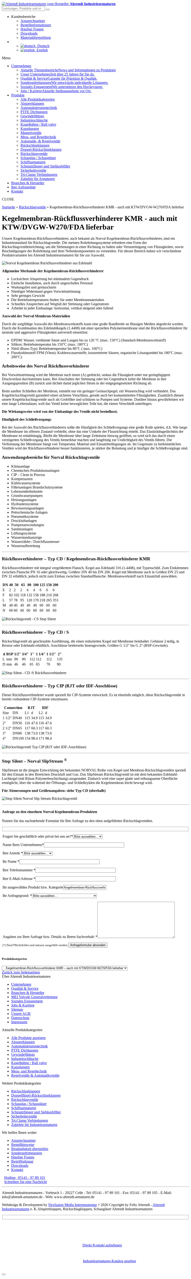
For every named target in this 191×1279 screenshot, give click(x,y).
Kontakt (17, 1170)
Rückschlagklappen (25, 1091)
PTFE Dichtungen (24, 1050)
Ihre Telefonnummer (19, 870)
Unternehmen (21, 984)
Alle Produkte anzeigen (28, 1038)
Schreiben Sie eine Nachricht (25, 1182)
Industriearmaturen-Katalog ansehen (109, 1261)
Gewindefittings (23, 1054)
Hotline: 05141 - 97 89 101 (24, 1178)
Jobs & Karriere (22, 1005)
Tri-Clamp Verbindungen (29, 1120)
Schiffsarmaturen (23, 1108)
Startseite (8, 207)
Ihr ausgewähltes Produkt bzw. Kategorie (33, 887)
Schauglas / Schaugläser (29, 1104)
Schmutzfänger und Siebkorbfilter (36, 1112)
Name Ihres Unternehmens (23, 845)
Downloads (29, 33)
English (41, 50)
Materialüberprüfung (35, 37)
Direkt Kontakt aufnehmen (102, 1245)
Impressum (19, 1022)
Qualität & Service (24, 988)
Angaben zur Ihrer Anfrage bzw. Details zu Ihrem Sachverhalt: (50, 937)
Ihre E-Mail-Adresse (19, 879)
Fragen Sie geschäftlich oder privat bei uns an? (38, 836)
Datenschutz (20, 1018)
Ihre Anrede (13, 853)
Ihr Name (11, 861)
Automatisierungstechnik (29, 1046)
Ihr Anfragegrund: (17, 896)
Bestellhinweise (22, 1145)
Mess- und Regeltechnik (29, 1071)
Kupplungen (20, 1067)
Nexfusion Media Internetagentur (72, 1205)
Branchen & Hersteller (27, 993)
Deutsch (42, 46)
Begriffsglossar (22, 1161)
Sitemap (17, 1009)
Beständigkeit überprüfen (29, 1149)
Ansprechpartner (32, 21)
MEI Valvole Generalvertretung (34, 997)
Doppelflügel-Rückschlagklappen (36, 1095)
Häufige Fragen (32, 29)
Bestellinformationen (35, 25)
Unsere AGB (21, 1014)
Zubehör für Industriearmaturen (34, 1125)
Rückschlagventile (32, 207)
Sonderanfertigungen (26, 1153)
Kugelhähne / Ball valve (29, 1063)
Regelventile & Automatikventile (35, 1075)
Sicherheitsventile (24, 1116)
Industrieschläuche (24, 1059)
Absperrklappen (23, 1042)
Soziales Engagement (27, 1001)
